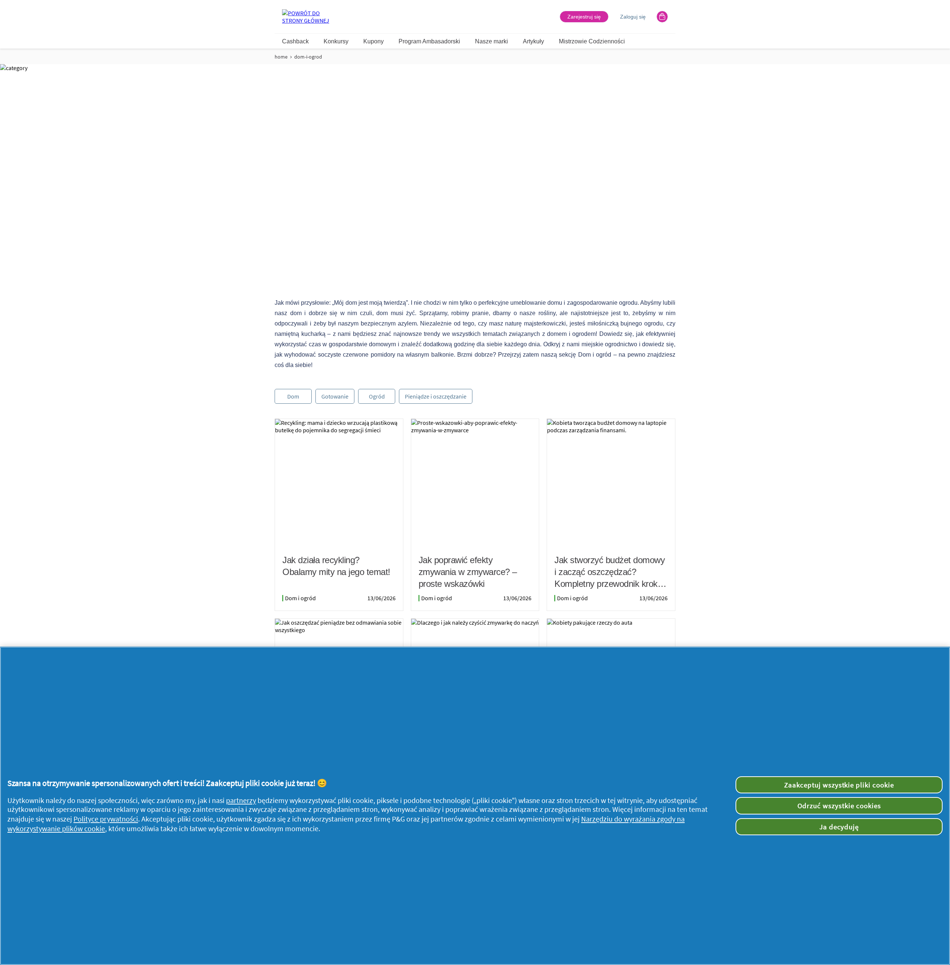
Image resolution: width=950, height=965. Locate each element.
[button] (584, 17)
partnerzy (241, 800)
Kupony (373, 41)
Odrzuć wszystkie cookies (839, 805)
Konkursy (336, 41)
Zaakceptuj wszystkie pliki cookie (839, 784)
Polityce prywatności (105, 819)
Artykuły (533, 41)
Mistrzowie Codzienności (592, 41)
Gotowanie (334, 396)
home (281, 56)
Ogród (377, 396)
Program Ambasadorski (429, 41)
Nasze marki (491, 41)
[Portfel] (662, 17)
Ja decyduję (839, 826)
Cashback (295, 41)
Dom (293, 396)
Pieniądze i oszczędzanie (435, 396)
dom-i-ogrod (308, 56)
